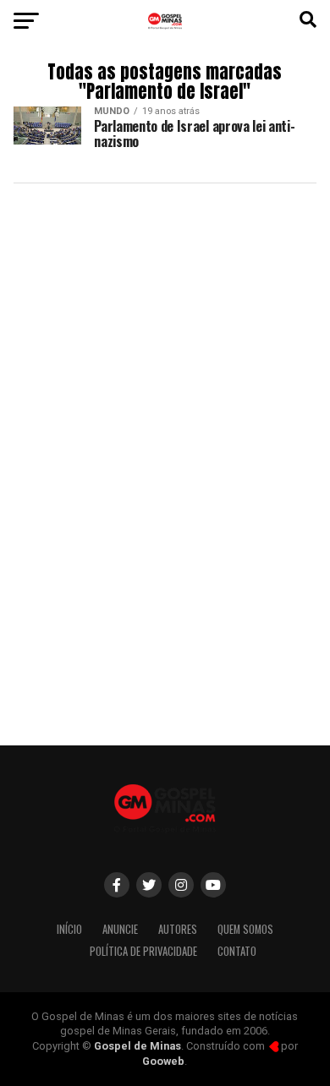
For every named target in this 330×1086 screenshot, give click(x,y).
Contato (236, 951)
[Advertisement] (165, 555)
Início (69, 929)
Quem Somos (245, 929)
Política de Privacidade (143, 951)
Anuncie (120, 929)
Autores (177, 929)
